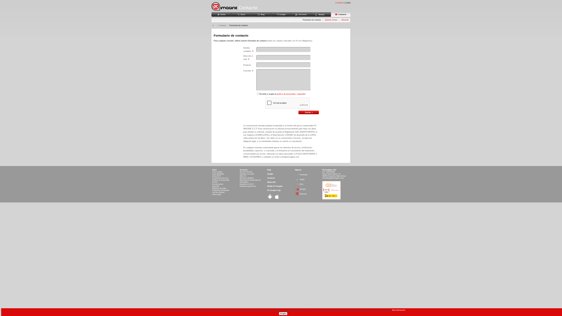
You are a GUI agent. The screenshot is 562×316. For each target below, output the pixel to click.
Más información (398, 310)
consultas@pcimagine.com (333, 178)
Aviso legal (216, 194)
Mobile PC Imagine (275, 186)
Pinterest (303, 194)
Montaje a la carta (247, 174)
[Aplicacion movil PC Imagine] (270, 198)
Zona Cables (217, 172)
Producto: (247, 65)
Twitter (302, 179)
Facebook (303, 175)
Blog (269, 170)
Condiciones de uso (220, 178)
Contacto (271, 178)
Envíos (215, 182)
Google (270, 174)
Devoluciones (217, 184)
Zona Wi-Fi (216, 176)
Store (214, 170)
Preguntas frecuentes (220, 190)
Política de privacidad (220, 180)
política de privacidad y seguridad (291, 94)
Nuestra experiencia (248, 186)
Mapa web (271, 182)
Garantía (215, 186)
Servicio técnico (246, 172)
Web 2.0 (243, 176)
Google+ (303, 189)
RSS (301, 184)
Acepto (283, 313)
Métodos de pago (219, 188)
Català (348, 3)
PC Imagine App (274, 190)
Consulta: (247, 71)
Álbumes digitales (247, 178)
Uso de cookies (218, 192)
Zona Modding (218, 174)
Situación (345, 20)
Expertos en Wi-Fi (247, 184)
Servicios (244, 170)
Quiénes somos (331, 20)
